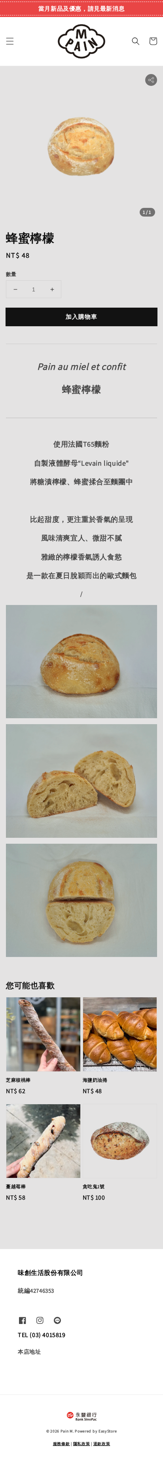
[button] (10, 41)
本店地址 (29, 1351)
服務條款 (61, 1443)
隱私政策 (81, 1443)
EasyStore (108, 1431)
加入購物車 (81, 316)
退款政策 (101, 1443)
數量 (11, 274)
